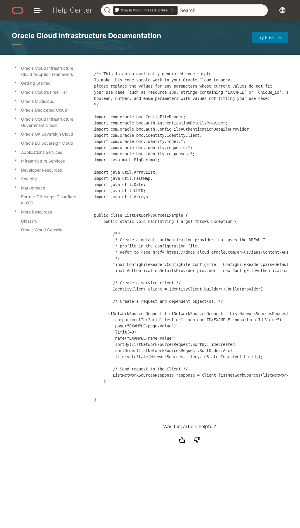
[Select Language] (282, 10)
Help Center (72, 10)
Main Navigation (38, 10)
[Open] (15, 67)
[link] (145, 10)
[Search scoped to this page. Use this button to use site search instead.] (172, 10)
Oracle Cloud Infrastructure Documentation (86, 35)
